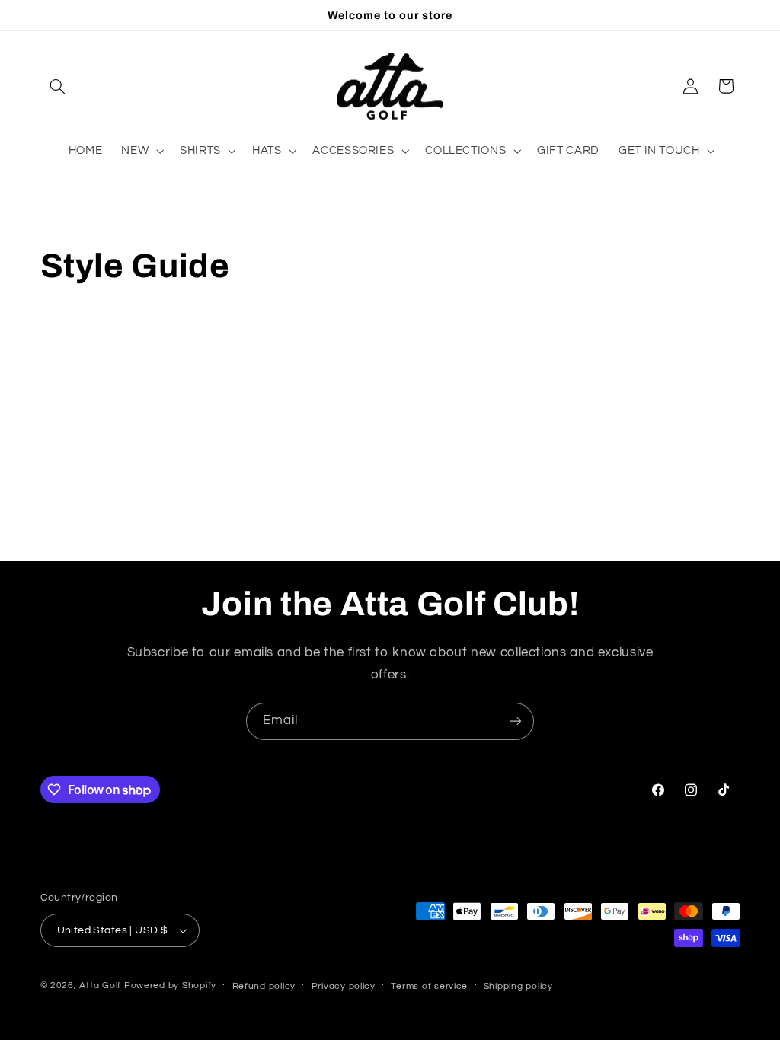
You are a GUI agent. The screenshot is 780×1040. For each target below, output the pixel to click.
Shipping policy (518, 986)
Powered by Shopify (170, 985)
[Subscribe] (515, 721)
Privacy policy (344, 986)
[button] (57, 86)
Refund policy (264, 986)
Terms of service (429, 986)
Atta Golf (100, 985)
